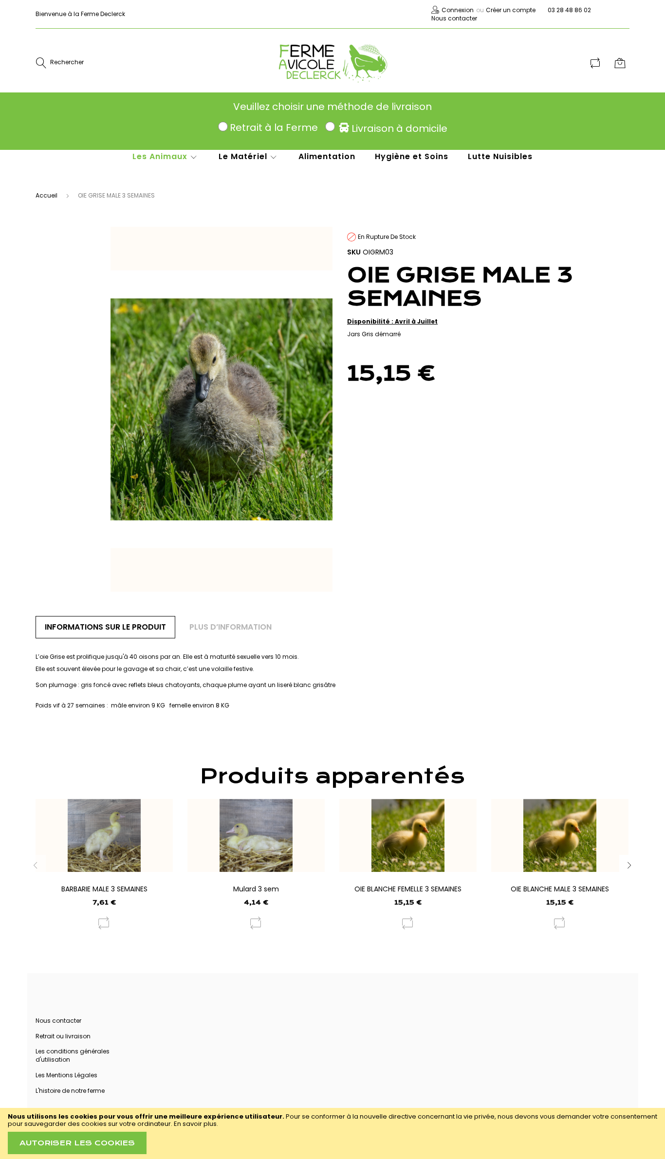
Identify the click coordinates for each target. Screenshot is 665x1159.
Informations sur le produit (105, 627)
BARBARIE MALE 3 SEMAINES (104, 889)
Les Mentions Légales (66, 1075)
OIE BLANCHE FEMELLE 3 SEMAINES (408, 889)
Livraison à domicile (399, 128)
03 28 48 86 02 (569, 10)
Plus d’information (230, 627)
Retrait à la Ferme (274, 127)
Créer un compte (511, 10)
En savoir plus (195, 1123)
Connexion (458, 10)
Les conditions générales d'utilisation (73, 1055)
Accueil (46, 195)
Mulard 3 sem (256, 889)
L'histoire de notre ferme (70, 1091)
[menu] (323, 161)
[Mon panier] (620, 62)
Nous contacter (454, 18)
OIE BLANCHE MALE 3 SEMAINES (560, 889)
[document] (332, 1133)
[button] (104, 923)
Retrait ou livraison (63, 1036)
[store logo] (332, 62)
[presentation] (629, 865)
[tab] (105, 627)
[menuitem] (165, 156)
